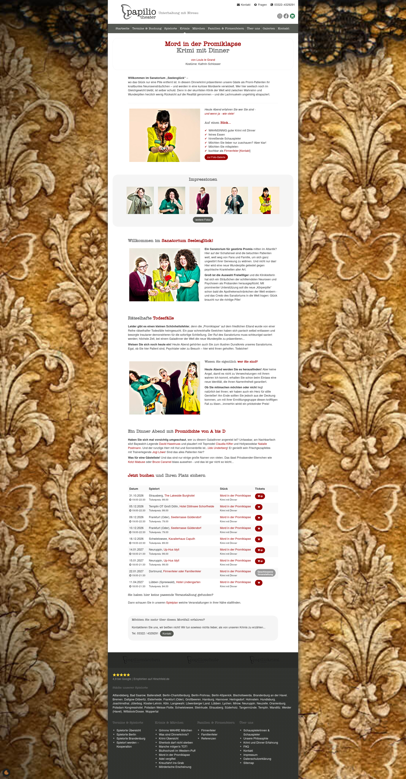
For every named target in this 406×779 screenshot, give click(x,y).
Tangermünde (248, 707)
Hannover (222, 699)
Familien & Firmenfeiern (226, 28)
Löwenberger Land (198, 703)
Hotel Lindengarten (188, 582)
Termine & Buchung (146, 28)
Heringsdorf (236, 699)
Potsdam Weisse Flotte (159, 707)
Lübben (216, 703)
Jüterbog (136, 703)
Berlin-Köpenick (222, 695)
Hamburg (208, 699)
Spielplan (172, 602)
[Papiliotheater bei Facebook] (286, 16)
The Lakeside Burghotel (179, 495)
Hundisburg (267, 699)
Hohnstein (252, 699)
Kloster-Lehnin (153, 703)
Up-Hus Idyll (171, 549)
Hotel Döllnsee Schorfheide (197, 506)
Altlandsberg (120, 695)
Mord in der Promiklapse (235, 495)
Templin (263, 707)
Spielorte (170, 28)
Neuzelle (262, 703)
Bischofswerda (242, 695)
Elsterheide (154, 699)
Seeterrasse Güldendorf (186, 517)
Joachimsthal (121, 703)
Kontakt (245, 4)
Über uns (253, 28)
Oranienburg (277, 703)
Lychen (226, 703)
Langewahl (177, 703)
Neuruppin (248, 703)
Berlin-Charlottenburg (176, 695)
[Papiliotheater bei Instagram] (279, 16)
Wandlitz (275, 707)
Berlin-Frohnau (200, 695)
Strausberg (216, 707)
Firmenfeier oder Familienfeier (182, 571)
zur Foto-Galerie (216, 157)
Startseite (122, 28)
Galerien (269, 28)
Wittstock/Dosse (133, 711)
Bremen (118, 699)
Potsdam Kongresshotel (128, 707)
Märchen (198, 28)
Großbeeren (193, 699)
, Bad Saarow (136, 695)
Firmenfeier (231, 150)
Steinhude (201, 707)
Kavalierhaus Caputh (182, 538)
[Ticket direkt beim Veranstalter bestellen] (260, 496)
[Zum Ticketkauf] (292, 16)
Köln (166, 703)
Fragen (262, 4)
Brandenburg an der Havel (270, 695)
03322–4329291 (284, 4)
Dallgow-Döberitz (135, 699)
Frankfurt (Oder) (173, 699)
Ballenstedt (154, 695)
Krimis (185, 28)
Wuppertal (151, 711)
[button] (6, 772)
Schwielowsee (184, 707)
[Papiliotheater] (138, 11)
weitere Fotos (203, 219)
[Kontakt (244, 150)
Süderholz (231, 707)
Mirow (236, 703)
